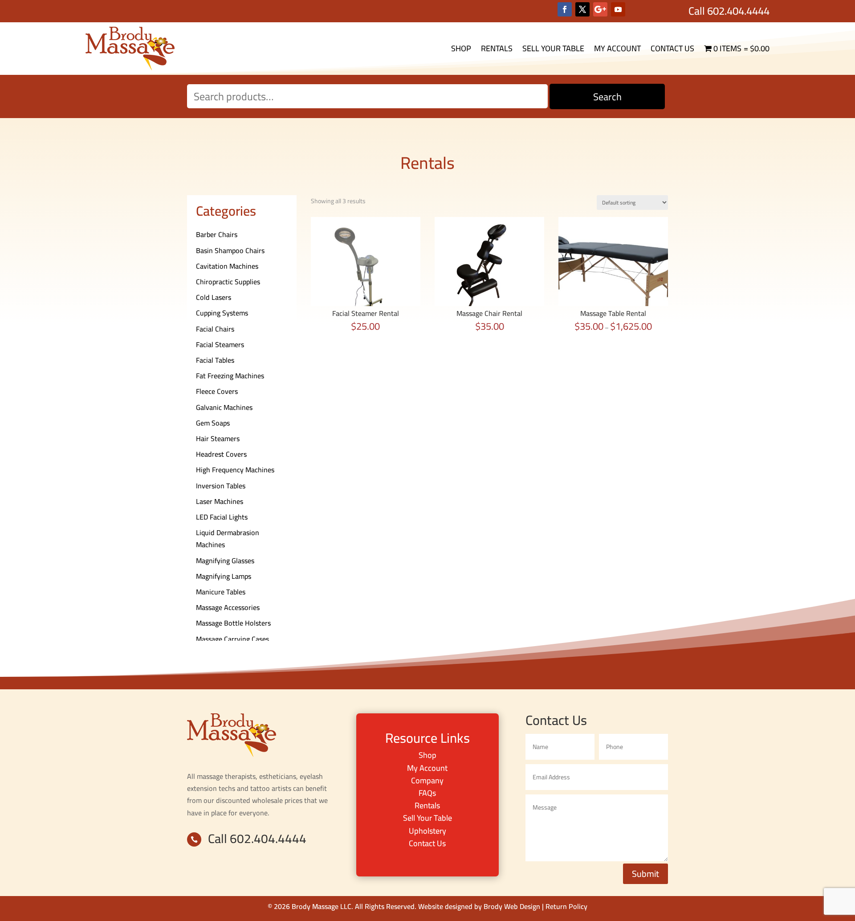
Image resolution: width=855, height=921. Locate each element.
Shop (461, 48)
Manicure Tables (220, 591)
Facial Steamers (220, 344)
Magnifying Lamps (223, 576)
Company (427, 780)
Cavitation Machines (227, 266)
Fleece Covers (217, 391)
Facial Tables (215, 360)
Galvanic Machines (224, 407)
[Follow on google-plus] (600, 9)
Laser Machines (219, 501)
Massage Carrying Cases (232, 639)
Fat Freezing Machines (230, 375)
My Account (617, 48)
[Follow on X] (582, 9)
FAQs (427, 793)
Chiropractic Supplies (228, 281)
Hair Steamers (218, 438)
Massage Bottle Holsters (233, 623)
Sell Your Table (553, 48)
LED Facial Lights (222, 517)
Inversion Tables (220, 485)
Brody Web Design (512, 906)
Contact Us (672, 48)
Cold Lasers (213, 297)
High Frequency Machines (235, 469)
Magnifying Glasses (225, 560)
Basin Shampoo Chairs (230, 250)
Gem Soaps (213, 423)
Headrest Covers (221, 454)
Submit (645, 873)
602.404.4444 (738, 11)
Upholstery (427, 830)
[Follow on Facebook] (565, 9)
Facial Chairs (215, 329)
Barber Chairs (216, 234)
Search (607, 96)
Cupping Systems (222, 312)
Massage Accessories (228, 607)
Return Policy (566, 906)
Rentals (497, 48)
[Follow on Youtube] (618, 9)
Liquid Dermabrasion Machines (227, 538)
